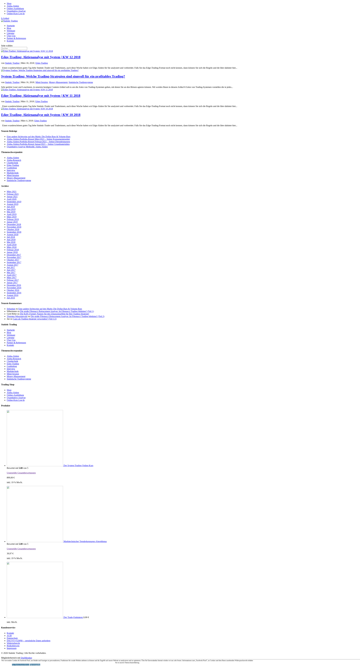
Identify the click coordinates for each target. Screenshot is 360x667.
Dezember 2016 (14, 285)
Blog (9, 28)
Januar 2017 (12, 282)
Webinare (11, 31)
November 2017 (14, 257)
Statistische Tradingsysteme (81, 82)
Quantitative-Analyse (16, 11)
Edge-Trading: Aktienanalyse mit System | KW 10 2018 (40, 115)
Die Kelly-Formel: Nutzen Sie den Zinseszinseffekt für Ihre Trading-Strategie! (54, 314)
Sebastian (11, 309)
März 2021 (11, 191)
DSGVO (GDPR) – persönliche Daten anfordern (28, 640)
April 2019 (11, 214)
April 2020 (11, 199)
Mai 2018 (11, 242)
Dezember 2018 (14, 224)
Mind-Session (42, 82)
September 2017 (14, 262)
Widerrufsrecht (13, 643)
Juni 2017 (11, 270)
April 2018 (11, 244)
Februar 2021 (13, 194)
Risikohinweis (13, 646)
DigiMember (26, 658)
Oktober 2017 (13, 260)
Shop (9, 3)
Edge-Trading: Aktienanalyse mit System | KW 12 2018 (40, 57)
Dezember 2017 (14, 255)
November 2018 (14, 227)
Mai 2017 (11, 272)
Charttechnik (12, 163)
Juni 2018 (11, 239)
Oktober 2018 (13, 229)
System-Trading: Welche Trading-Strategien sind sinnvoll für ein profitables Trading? (63, 76)
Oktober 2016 (13, 290)
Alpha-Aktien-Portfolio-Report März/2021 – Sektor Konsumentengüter (38, 139)
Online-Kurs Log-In (16, 13)
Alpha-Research (14, 160)
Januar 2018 (12, 252)
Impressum (11, 648)
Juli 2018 (11, 237)
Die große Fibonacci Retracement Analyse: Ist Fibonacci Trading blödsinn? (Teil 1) (57, 311)
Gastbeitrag (12, 168)
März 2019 (11, 217)
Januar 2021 (12, 196)
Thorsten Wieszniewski (17, 316)
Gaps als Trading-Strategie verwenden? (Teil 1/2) (35, 319)
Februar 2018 (13, 250)
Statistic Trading (12, 63)
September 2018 (14, 232)
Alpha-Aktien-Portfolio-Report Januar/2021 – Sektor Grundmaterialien (38, 144)
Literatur (10, 33)
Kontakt (10, 41)
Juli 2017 (11, 267)
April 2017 (11, 275)
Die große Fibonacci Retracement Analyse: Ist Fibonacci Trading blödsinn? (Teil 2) (67, 316)
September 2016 (14, 293)
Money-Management (58, 82)
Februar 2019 (13, 219)
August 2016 (12, 295)
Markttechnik (13, 173)
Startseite (11, 25)
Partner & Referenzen (16, 38)
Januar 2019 (12, 222)
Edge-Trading (42, 63)
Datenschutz (12, 638)
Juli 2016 (11, 298)
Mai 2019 (11, 212)
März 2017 (11, 277)
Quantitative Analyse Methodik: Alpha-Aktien (27, 146)
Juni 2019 (11, 209)
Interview (11, 170)
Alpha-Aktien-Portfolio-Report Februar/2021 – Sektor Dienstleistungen (38, 141)
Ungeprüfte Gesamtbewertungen (21, 473)
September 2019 (14, 201)
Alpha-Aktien (13, 6)
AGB (9, 635)
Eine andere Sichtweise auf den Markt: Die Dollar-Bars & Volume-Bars (38, 136)
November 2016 (14, 287)
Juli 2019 (11, 207)
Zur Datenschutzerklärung (20, 665)
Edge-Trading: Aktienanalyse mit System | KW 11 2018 (40, 95)
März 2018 (11, 247)
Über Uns (11, 36)
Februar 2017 (13, 280)
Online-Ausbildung (15, 8)
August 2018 (12, 234)
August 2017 (12, 265)
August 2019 (12, 204)
